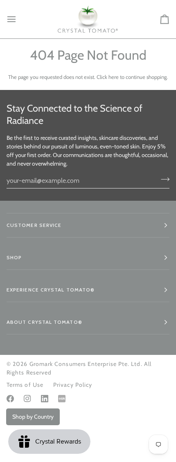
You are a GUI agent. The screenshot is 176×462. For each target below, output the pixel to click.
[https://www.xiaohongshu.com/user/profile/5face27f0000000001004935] (61, 398)
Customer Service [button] (34, 225)
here (113, 77)
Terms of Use (25, 384)
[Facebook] (10, 398)
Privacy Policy (72, 384)
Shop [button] (14, 257)
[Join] (162, 179)
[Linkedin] (44, 398)
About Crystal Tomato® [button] (44, 322)
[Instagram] (27, 398)
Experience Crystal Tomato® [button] (51, 290)
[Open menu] (19, 19)
